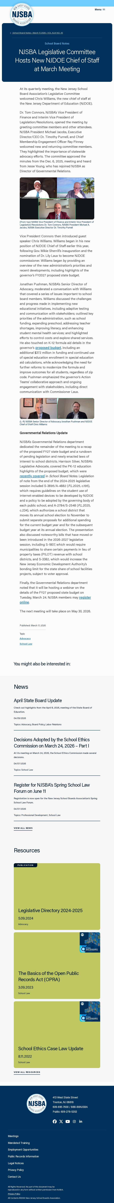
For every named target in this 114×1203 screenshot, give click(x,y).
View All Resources (27, 1072)
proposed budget (48, 347)
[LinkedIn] (81, 1121)
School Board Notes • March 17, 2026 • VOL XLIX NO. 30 (37, 32)
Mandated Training (19, 1143)
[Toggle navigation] (104, 10)
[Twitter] (61, 1121)
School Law (26, 643)
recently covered (32, 476)
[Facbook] (55, 1121)
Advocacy (25, 638)
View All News (23, 828)
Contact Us (14, 1176)
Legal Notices (16, 1163)
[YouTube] (67, 1121)
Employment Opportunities (23, 1149)
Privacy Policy (16, 1170)
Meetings (13, 1136)
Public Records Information (23, 1156)
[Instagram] (74, 1121)
